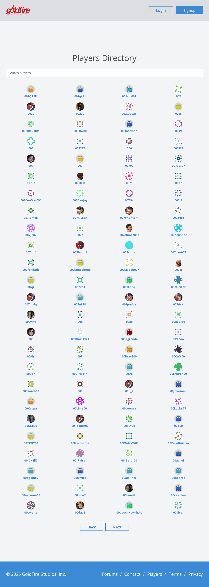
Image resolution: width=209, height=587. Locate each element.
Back (91, 527)
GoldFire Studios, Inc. (44, 574)
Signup (189, 10)
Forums (110, 574)
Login (161, 10)
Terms (175, 574)
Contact (132, 574)
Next (117, 527)
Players (154, 574)
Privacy (195, 574)
